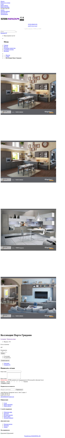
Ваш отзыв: (4, 378)
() (4, 33)
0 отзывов (3, 339)
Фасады (8, 55)
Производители (8, 424)
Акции (6, 427)
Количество (4, 350)
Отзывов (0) (7, 364)
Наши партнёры (8, 404)
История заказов (8, 415)
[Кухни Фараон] (12, 22)
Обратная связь (8, 412)
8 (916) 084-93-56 (32, 24)
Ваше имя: (3, 371)
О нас (5, 403)
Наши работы (7, 406)
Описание (6, 363)
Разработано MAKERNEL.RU (32, 436)
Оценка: (3, 381)
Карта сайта (7, 416)
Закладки (6, 413)
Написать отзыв (11, 339)
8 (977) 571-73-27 (32, 26)
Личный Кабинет (8, 418)
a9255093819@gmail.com (7, 396)
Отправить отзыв (5, 383)
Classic (7, 56)
